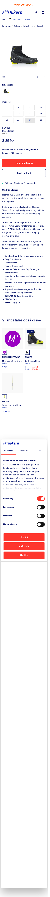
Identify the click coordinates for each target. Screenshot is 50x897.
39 (29, 107)
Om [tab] (39, 451)
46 (18, 120)
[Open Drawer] (3, 19)
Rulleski (16, 26)
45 (7, 120)
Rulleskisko (28, 26)
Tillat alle (24, 537)
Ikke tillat (24, 555)
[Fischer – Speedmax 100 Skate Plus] (12, 393)
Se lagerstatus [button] (30, 183)
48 (41, 120)
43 (29, 114)
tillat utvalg (24, 546)
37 (7, 107)
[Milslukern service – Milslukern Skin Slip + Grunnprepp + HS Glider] (12, 349)
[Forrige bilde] (38, 77)
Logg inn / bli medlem (12, 153)
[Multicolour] (6, 91)
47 (30, 120)
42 (18, 114)
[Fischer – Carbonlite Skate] (35, 349)
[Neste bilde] (43, 77)
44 (41, 114)
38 (18, 107)
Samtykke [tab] (8, 451)
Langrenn (6, 26)
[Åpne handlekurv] (43, 12)
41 (7, 114)
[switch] (41, 507)
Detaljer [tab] (24, 451)
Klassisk (39, 26)
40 (41, 107)
